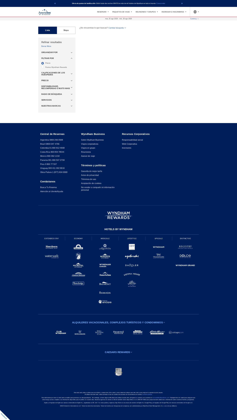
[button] (55, 3)
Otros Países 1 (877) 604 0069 (54, 172)
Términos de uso (88, 179)
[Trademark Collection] (158, 257)
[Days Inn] (78, 247)
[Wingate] (105, 257)
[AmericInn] (105, 275)
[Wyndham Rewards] (118, 215)
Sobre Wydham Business (92, 140)
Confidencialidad (147, 394)
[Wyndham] (158, 247)
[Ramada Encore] (105, 302)
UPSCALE (159, 238)
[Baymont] (105, 284)
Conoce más (160, 3)
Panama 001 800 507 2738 (52, 160)
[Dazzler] (132, 266)
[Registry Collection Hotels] (185, 247)
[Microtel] (78, 266)
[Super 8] (78, 257)
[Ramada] (105, 293)
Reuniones (86, 152)
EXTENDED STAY (51, 238)
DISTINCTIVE (185, 238)
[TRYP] (132, 247)
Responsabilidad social (132, 140)
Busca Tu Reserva (48, 187)
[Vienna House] (132, 275)
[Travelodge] (78, 284)
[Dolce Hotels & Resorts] (185, 257)
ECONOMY (78, 238)
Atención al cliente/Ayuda (51, 191)
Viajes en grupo (88, 148)
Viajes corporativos (89, 144)
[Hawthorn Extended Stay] (51, 247)
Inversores (126, 148)
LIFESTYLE (132, 238)
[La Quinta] (105, 247)
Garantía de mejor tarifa (91, 171)
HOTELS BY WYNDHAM (118, 229)
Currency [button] (193, 19)
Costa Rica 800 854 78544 (52, 152)
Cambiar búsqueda (116, 28)
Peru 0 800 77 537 (48, 164)
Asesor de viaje (88, 156)
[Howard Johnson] (78, 275)
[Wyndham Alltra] (132, 284)
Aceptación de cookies (91, 183)
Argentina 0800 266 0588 (51, 140)
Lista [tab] (47, 30)
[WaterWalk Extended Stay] (51, 257)
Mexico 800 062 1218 (49, 156)
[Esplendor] (132, 257)
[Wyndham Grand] (185, 266)
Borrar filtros (46, 46)
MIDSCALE (105, 238)
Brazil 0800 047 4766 (49, 144)
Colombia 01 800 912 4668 (52, 148)
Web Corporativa (129, 144)
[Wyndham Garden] (105, 266)
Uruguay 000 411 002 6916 (52, 168)
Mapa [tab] (66, 30)
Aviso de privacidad (90, 175)
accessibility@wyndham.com (161, 397)
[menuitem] (103, 12)
